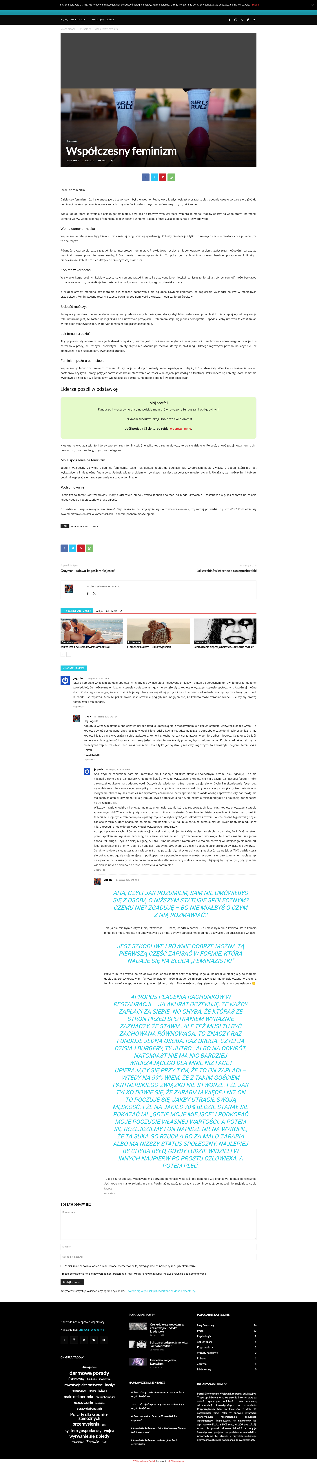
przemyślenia (86, 1424)
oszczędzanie (83, 1402)
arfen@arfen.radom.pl (92, 1329)
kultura (103, 1390)
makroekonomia (78, 1396)
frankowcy (76, 1378)
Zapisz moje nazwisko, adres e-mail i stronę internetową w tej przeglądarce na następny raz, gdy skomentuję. (130, 1265)
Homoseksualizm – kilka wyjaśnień (149, 646)
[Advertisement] (158, 61)
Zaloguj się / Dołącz (103, 19)
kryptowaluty (79, 1390)
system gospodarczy (83, 1430)
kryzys (92, 1390)
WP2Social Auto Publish (144, 1461)
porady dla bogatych (89, 1408)
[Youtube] (253, 20)
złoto (104, 1442)
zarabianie (78, 1442)
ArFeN (76, 160)
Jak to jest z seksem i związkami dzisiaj (85, 646)
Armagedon (89, 1367)
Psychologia (85, 28)
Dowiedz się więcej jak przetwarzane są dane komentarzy (160, 1290)
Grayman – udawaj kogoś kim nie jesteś (88, 571)
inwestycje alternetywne (83, 1385)
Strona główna (68, 28)
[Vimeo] (247, 20)
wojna (95, 526)
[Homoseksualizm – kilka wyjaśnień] (158, 631)
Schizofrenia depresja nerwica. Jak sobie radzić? (224, 646)
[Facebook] (229, 20)
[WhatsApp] (171, 177)
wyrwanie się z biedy (89, 1436)
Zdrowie (92, 1442)
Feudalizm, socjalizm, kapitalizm (163, 1361)
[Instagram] (235, 20)
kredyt (110, 1385)
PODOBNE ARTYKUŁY (77, 610)
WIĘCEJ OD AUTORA (109, 610)
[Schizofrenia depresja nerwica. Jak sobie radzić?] (225, 631)
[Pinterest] (162, 177)
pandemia (100, 1403)
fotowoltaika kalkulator (143, 1428)
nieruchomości (105, 1397)
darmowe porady (79, 526)
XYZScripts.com (177, 1461)
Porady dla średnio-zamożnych (89, 1416)
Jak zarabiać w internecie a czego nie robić (226, 571)
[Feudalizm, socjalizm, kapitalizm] (138, 1362)
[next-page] (68, 654)
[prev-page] (63, 654)
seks (104, 1425)
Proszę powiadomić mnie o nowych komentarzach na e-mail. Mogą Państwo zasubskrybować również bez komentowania (134, 1273)
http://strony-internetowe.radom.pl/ (103, 586)
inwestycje (104, 1378)
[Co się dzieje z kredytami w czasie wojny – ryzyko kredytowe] (138, 1326)
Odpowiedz (78, 706)
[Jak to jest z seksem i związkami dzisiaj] (92, 631)
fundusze (92, 1378)
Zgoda (255, 4)
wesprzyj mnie (180, 428)
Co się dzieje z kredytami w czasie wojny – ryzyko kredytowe (167, 1328)
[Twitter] (241, 20)
